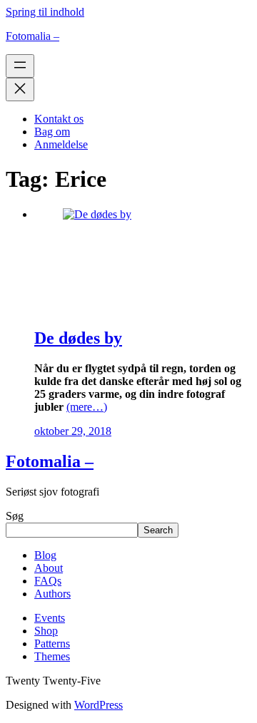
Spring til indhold (45, 12)
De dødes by (78, 338)
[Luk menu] (20, 89)
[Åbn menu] (20, 66)
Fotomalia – (32, 36)
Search (158, 530)
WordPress (98, 705)
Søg (15, 516)
